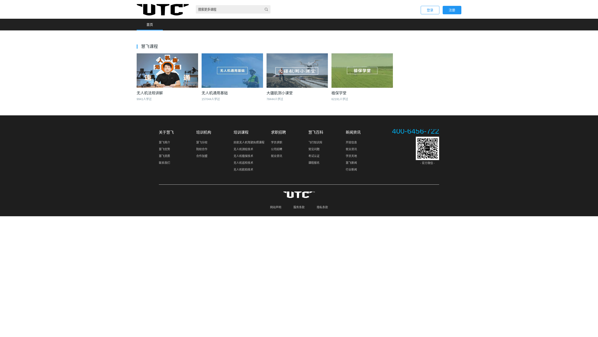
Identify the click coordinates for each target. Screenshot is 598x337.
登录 (430, 10)
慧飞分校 (201, 142)
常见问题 (314, 149)
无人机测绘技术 (243, 149)
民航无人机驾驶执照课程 (249, 142)
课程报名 (314, 163)
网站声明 (275, 207)
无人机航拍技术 (243, 169)
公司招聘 (276, 149)
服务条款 (299, 207)
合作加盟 (201, 156)
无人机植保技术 (243, 156)
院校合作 (201, 149)
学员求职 (276, 142)
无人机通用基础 (215, 93)
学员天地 (351, 156)
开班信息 (351, 142)
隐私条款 (322, 207)
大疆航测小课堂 (280, 93)
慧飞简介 (164, 142)
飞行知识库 (315, 142)
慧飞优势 (164, 149)
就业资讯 (276, 156)
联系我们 (164, 163)
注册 (452, 10)
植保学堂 (338, 93)
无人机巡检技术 (243, 163)
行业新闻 (351, 169)
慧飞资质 (164, 156)
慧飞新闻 (351, 163)
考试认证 (314, 156)
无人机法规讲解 (150, 93)
